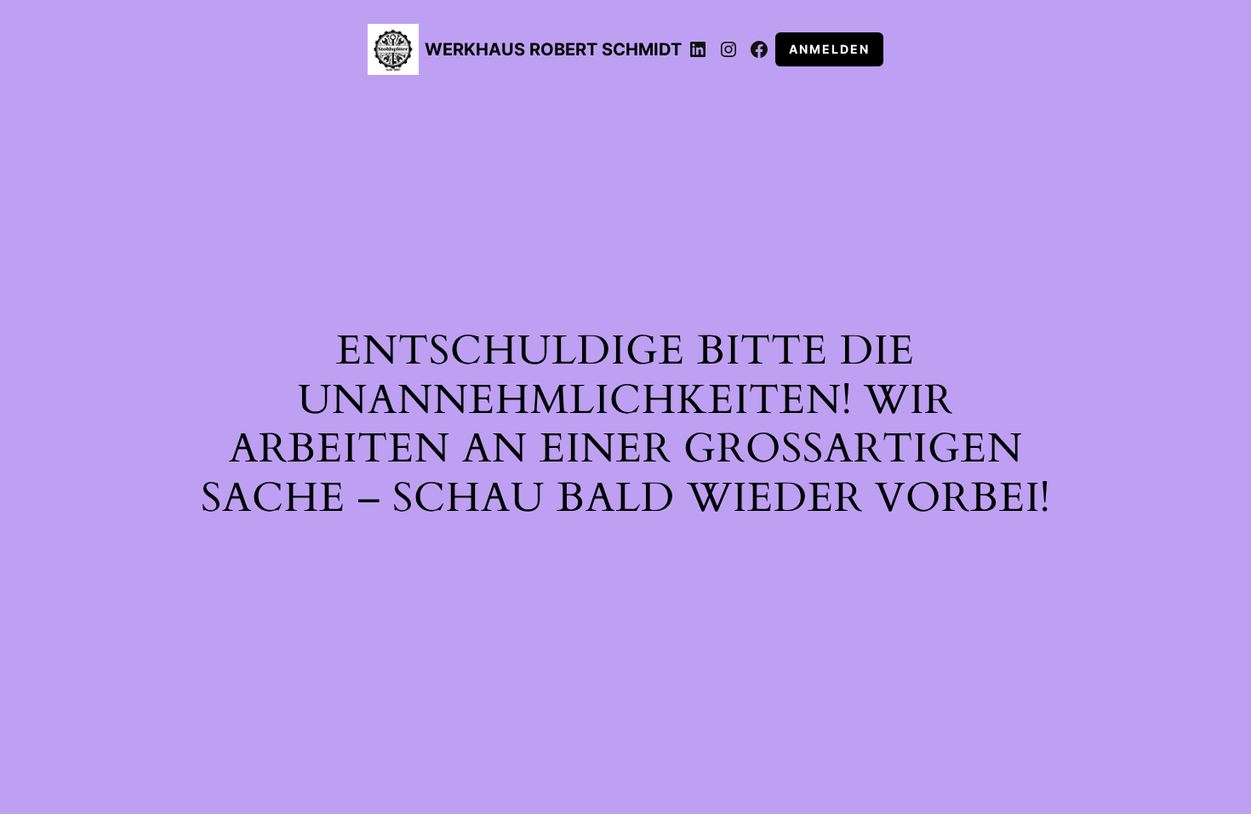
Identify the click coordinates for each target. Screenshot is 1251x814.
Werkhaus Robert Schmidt (553, 49)
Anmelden (829, 49)
